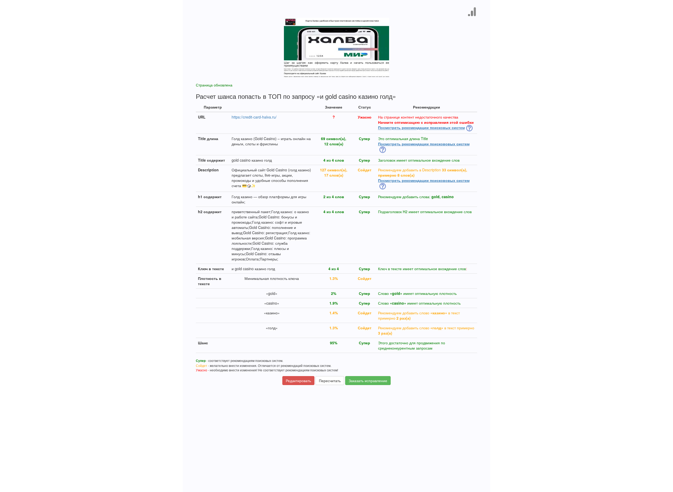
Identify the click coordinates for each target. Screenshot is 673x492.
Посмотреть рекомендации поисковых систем (421, 127)
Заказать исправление (368, 380)
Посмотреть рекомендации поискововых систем (424, 143)
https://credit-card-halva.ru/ (254, 117)
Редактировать (298, 380)
